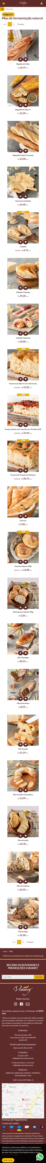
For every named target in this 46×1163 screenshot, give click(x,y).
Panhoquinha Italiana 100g (23, 612)
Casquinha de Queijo (23, 201)
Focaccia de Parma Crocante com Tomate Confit (23, 429)
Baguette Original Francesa (23, 155)
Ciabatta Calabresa (23, 338)
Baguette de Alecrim (23, 110)
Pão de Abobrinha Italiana (23, 795)
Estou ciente (8, 1160)
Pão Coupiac (23, 749)
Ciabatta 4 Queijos (23, 292)
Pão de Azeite (23, 840)
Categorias (7, 14)
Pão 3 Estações (23, 658)
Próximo (20, 24)
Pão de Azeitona (23, 886)
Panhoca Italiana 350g (23, 566)
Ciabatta (23, 247)
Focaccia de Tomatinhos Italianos (23, 475)
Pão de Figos (23, 932)
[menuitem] (5, 951)
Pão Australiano (23, 703)
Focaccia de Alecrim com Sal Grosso (23, 384)
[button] (20, 59)
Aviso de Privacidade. (10, 1155)
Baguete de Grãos (23, 64)
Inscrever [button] (39, 977)
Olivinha (23, 521)
